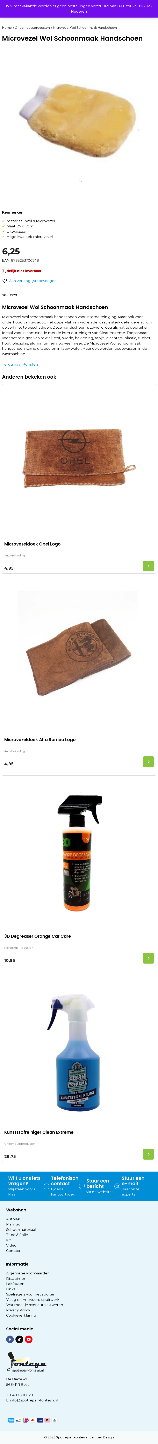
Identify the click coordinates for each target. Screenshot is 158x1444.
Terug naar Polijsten (20, 364)
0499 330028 (21, 1395)
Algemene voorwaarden (28, 1273)
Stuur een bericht (97, 1184)
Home (7, 28)
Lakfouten (15, 1284)
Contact (13, 1251)
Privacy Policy (18, 1310)
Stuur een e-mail (133, 1181)
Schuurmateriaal (21, 1230)
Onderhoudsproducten (32, 28)
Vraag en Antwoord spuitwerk (32, 1300)
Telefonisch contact (64, 1181)
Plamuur (14, 1224)
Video (11, 1245)
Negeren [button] (79, 11)
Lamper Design (101, 1437)
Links (10, 1289)
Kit (8, 1240)
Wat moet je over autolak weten (34, 1305)
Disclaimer (15, 1278)
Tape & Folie (17, 1235)
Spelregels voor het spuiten (31, 1294)
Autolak (13, 1219)
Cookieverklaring (21, 1315)
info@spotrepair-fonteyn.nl (34, 1400)
